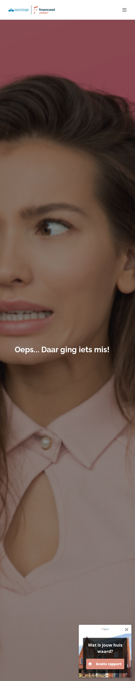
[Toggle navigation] (124, 9)
